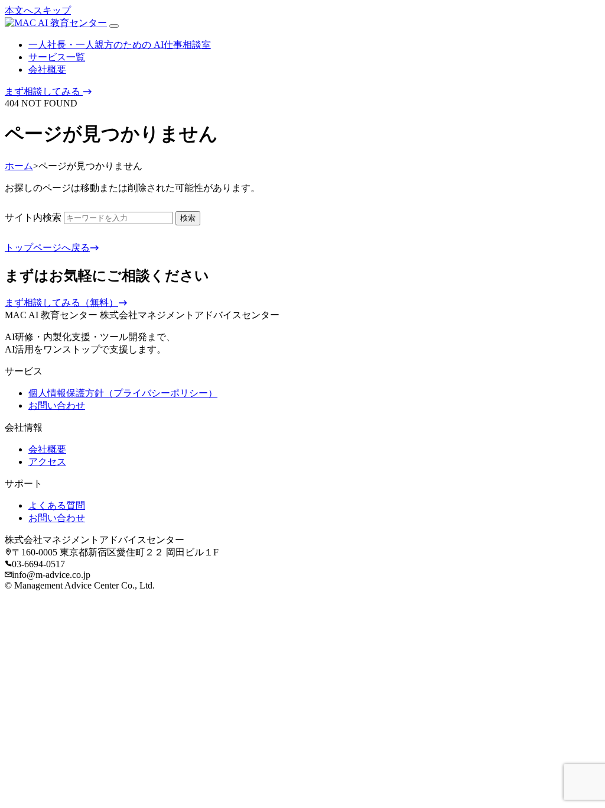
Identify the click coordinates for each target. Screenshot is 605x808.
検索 (188, 218)
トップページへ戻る (47, 248)
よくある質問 (56, 505)
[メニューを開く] (114, 26)
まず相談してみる (44, 91)
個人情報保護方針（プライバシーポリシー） (122, 393)
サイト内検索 (33, 217)
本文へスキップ (38, 10)
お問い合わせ (56, 405)
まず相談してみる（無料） (61, 303)
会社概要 (47, 69)
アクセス (47, 462)
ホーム (19, 166)
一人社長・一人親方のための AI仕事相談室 (119, 45)
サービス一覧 (56, 57)
